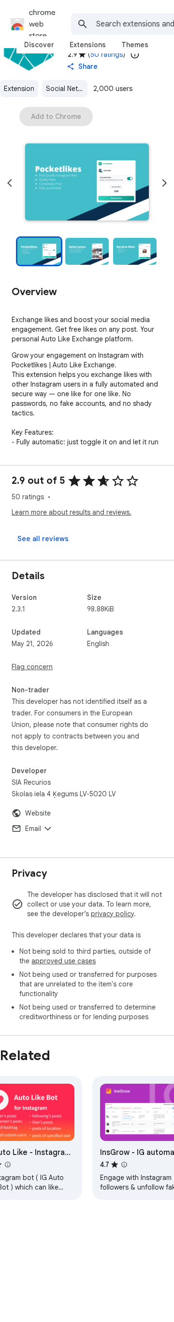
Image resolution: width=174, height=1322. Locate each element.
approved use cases (63, 961)
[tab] (39, 44)
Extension (19, 88)
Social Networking (66, 88)
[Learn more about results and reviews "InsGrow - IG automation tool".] (124, 1164)
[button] (87, 183)
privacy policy (112, 913)
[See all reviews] (43, 538)
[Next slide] (164, 183)
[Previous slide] (9, 183)
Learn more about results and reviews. (71, 512)
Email (33, 828)
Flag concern (32, 666)
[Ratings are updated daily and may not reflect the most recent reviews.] (135, 54)
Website (38, 813)
